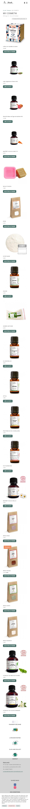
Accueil (4, 10)
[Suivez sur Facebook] (15, 785)
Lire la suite (7, 86)
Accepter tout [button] (11, 805)
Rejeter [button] (18, 805)
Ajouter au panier (9, 51)
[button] (26, 3)
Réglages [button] (4, 805)
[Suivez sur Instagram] (15, 787)
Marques (9, 10)
